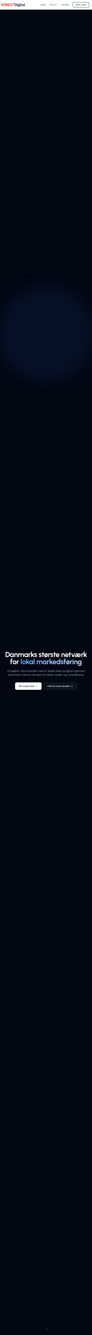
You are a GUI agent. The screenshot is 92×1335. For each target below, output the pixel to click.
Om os (53, 5)
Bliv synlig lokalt (26, 686)
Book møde (81, 5)
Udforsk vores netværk (58, 686)
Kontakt (65, 5)
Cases (43, 5)
